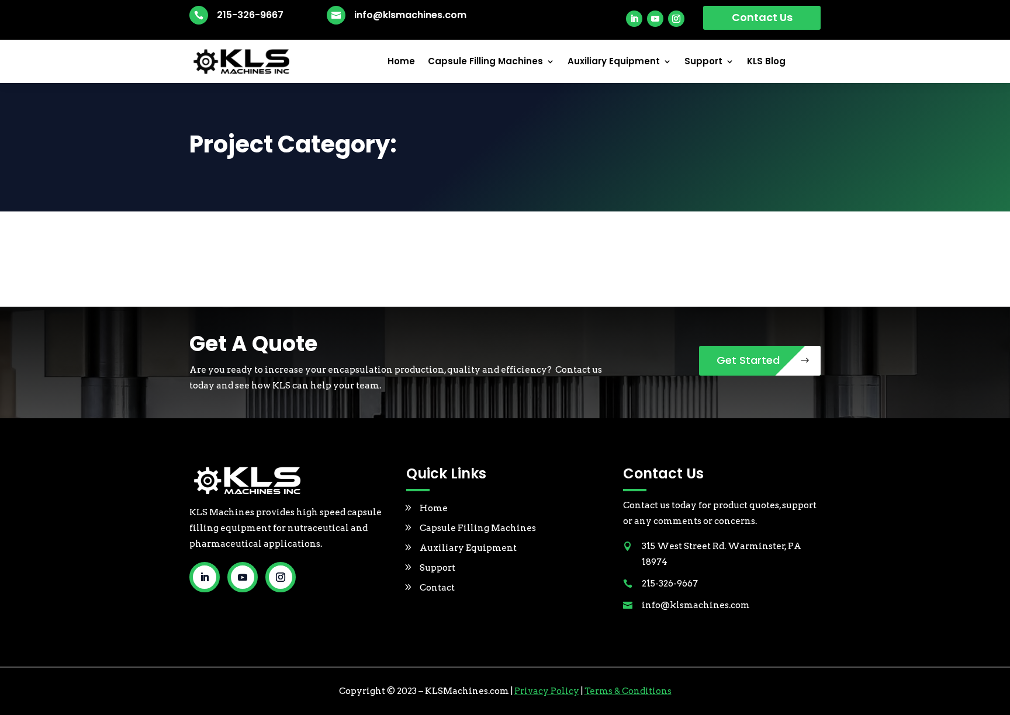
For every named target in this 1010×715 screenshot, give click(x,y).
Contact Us (762, 17)
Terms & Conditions (628, 691)
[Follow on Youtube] (655, 19)
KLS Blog (766, 61)
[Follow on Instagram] (676, 19)
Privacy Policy (546, 691)
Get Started (748, 360)
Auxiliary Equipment (614, 61)
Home (401, 61)
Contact (437, 587)
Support (703, 61)
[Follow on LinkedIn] (634, 19)
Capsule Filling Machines (485, 61)
